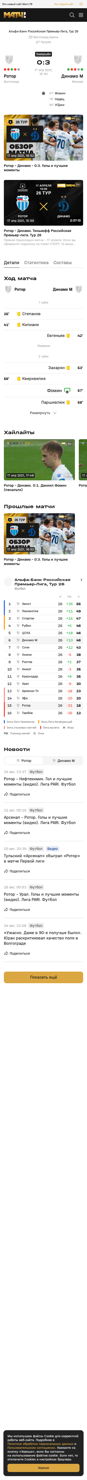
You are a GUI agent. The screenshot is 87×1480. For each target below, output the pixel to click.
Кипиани (30, 324)
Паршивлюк (53, 402)
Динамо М (72, 76)
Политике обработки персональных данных (40, 1444)
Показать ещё (43, 977)
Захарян (56, 367)
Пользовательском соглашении (31, 1448)
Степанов (31, 314)
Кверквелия (34, 378)
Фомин (54, 390)
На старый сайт (63, 4)
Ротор (10, 76)
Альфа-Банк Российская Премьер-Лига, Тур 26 (43, 31)
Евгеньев (56, 335)
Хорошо (43, 1468)
